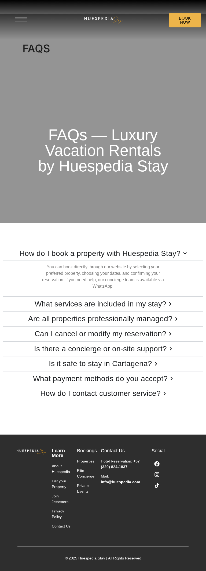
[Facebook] (157, 463)
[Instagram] (157, 474)
